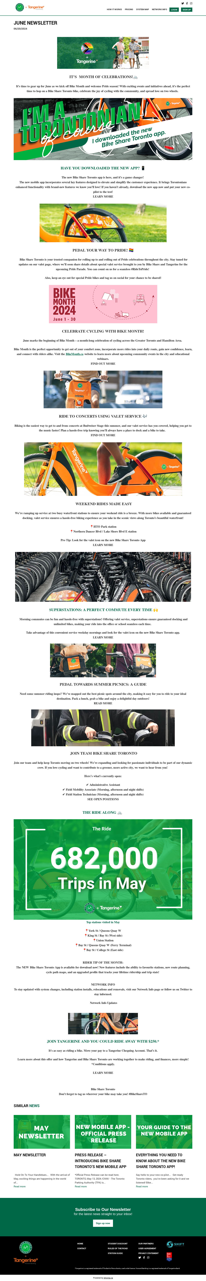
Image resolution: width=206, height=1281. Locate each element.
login (174, 9)
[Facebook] (187, 3)
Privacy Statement (148, 1253)
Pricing (129, 9)
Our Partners (146, 1243)
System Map (142, 9)
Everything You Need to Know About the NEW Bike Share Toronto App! (160, 1160)
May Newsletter (30, 1154)
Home (80, 1243)
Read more (20, 1186)
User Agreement (147, 1248)
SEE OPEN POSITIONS (103, 799)
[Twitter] (182, 3)
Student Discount (117, 1243)
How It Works (114, 9)
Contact (81, 1248)
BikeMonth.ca (74, 354)
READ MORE (103, 703)
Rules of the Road (118, 1248)
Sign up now (103, 1223)
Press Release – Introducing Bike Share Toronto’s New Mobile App (100, 1160)
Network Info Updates (103, 1003)
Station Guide (115, 1253)
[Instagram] (191, 3)
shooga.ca (108, 1277)
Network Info (159, 9)
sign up (187, 9)
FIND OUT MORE (103, 363)
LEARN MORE (103, 196)
